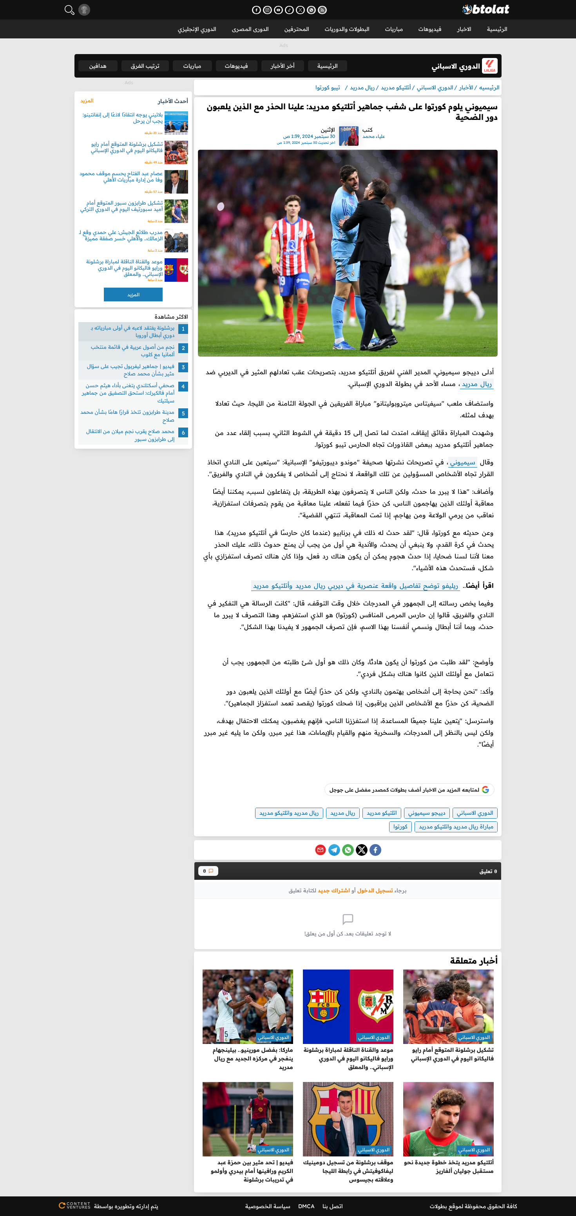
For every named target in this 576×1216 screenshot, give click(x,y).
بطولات (438, 1206)
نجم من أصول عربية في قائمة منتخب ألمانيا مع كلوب (132, 351)
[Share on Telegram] (334, 850)
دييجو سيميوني (427, 812)
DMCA (306, 1206)
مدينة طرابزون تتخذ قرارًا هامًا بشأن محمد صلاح (127, 416)
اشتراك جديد (334, 890)
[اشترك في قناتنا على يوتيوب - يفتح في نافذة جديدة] (278, 10)
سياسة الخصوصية (267, 1206)
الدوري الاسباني (475, 812)
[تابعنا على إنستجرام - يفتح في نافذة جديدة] (267, 10)
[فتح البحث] (69, 10)
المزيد (86, 100)
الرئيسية (497, 29)
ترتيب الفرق (145, 65)
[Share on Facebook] (375, 850)
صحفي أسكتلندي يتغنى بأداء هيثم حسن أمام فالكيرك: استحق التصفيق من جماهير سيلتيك (128, 393)
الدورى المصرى (250, 29)
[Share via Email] (320, 850)
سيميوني (462, 462)
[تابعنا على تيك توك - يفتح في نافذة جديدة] (289, 10)
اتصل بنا (332, 1206)
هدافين (98, 65)
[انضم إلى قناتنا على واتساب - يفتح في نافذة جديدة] (311, 10)
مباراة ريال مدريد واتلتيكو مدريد (456, 826)
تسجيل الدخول (375, 890)
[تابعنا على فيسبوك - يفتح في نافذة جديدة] (256, 10)
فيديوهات (430, 29)
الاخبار (464, 29)
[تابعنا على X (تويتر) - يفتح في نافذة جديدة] (300, 10)
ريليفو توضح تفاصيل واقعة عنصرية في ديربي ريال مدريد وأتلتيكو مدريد (355, 585)
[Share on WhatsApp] (348, 850)
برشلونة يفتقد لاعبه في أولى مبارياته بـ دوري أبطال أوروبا (132, 331)
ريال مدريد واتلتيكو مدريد (289, 812)
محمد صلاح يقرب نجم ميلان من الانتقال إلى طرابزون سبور (130, 435)
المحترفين (296, 29)
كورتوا (400, 826)
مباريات (394, 29)
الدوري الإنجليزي (197, 29)
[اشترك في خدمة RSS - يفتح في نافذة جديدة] (322, 10)
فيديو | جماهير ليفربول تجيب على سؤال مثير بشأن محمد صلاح (130, 370)
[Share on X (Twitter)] (362, 850)
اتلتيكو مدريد (382, 812)
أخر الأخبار (283, 65)
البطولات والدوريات (347, 29)
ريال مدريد (477, 384)
